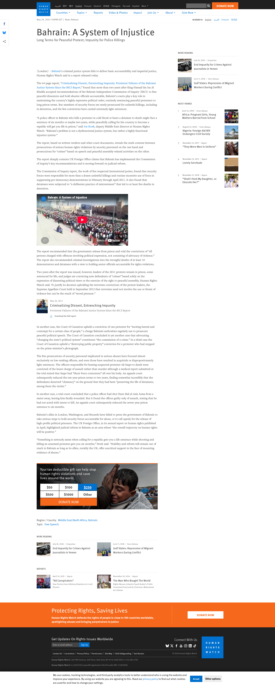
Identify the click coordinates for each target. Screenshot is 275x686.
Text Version (139, 653)
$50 (49, 487)
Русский (126, 6)
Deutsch (97, 6)
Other (87, 494)
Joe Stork (89, 126)
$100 (68, 487)
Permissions (97, 653)
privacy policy (150, 679)
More (146, 6)
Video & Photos (118, 12)
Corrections (69, 653)
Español (135, 6)
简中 (65, 6)
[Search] (208, 5)
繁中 (71, 6)
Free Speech (52, 524)
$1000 (68, 494)
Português (116, 6)
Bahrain (56, 71)
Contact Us (57, 653)
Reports (98, 12)
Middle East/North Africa (72, 520)
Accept (196, 678)
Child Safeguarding (123, 653)
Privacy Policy (83, 653)
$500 (49, 494)
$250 (88, 487)
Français (88, 6)
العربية (58, 6)
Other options (213, 679)
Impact (137, 12)
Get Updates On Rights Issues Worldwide (82, 638)
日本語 (106, 6)
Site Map (108, 653)
